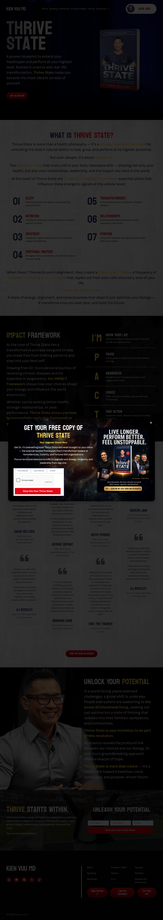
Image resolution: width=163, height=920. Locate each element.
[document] (81, 460)
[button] (151, 422)
